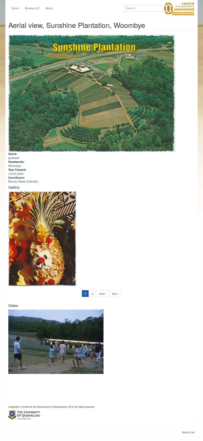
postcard (13, 158)
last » (115, 294)
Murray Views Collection (23, 181)
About (49, 8)
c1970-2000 (15, 174)
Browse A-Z (32, 8)
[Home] (178, 8)
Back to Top (188, 432)
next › (102, 294)
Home (15, 8)
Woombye (14, 166)
